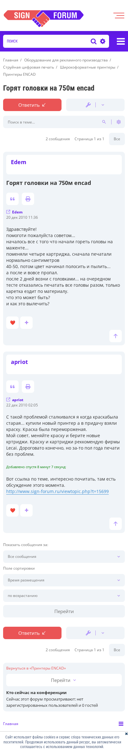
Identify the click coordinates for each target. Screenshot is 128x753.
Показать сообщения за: (25, 544)
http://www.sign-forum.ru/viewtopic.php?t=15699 (57, 491)
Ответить (29, 105)
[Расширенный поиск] (102, 41)
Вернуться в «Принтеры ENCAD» (36, 668)
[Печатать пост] (28, 199)
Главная (10, 723)
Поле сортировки (19, 568)
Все (117, 138)
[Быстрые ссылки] (121, 41)
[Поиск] (93, 41)
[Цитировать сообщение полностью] (12, 199)
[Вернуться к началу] (115, 336)
